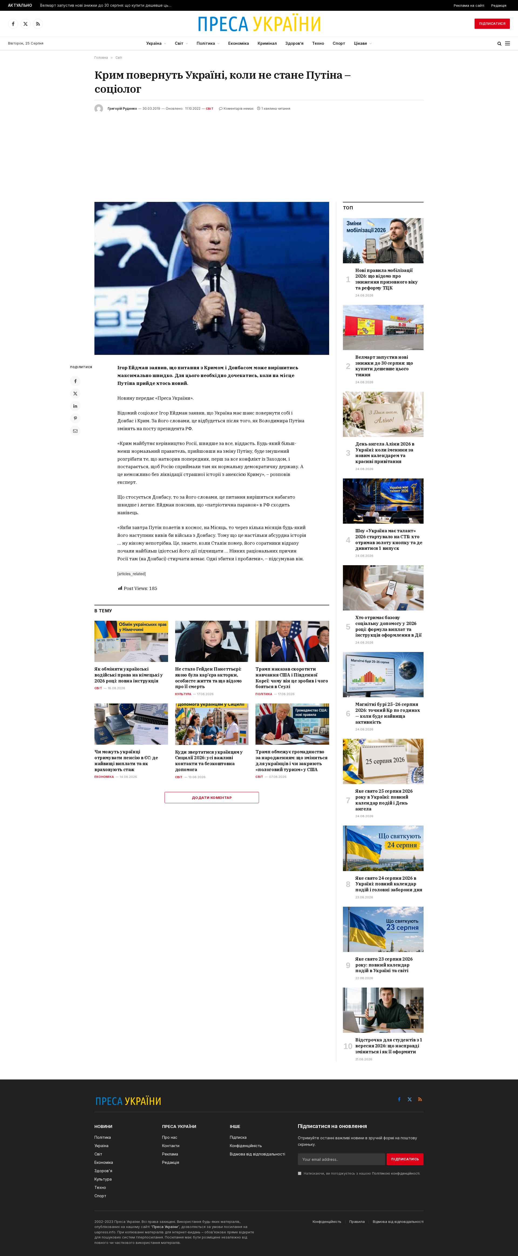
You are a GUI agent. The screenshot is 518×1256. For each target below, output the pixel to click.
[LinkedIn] (75, 406)
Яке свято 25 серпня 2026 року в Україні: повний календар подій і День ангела (384, 799)
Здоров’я (294, 43)
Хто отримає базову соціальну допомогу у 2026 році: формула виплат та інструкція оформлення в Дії (388, 626)
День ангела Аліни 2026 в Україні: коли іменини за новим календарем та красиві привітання (384, 452)
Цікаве (360, 43)
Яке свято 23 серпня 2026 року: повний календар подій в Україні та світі (384, 965)
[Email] (75, 431)
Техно (318, 43)
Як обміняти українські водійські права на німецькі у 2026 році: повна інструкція (128, 675)
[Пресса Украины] (259, 24)
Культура (183, 694)
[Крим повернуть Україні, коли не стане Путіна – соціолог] (211, 278)
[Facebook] (75, 381)
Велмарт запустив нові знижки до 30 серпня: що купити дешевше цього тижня (107, 5)
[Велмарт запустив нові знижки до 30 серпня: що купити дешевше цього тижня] (383, 327)
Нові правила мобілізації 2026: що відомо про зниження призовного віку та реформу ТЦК (386, 279)
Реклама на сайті (469, 5)
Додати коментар (212, 797)
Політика (206, 43)
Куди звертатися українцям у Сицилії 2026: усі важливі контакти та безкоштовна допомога (209, 760)
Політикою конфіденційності (396, 1173)
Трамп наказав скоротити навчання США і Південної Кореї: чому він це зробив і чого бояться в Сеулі (291, 677)
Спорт (339, 43)
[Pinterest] (75, 418)
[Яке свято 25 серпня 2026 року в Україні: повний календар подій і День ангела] (383, 761)
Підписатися (492, 24)
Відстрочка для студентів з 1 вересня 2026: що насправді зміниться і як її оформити (388, 1045)
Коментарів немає (239, 108)
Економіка (238, 43)
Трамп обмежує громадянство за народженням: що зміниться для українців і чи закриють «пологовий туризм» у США (291, 760)
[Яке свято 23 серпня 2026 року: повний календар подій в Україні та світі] (383, 929)
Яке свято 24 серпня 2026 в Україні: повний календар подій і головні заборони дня (388, 884)
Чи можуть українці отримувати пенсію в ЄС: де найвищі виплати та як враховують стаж (126, 760)
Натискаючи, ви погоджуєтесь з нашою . (361, 1173)
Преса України (165, 1226)
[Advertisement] (259, 153)
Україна (154, 43)
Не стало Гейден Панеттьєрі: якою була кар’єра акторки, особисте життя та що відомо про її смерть (208, 677)
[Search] (499, 43)
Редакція (498, 5)
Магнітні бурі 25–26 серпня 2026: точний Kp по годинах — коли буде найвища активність (387, 713)
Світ (179, 43)
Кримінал (267, 43)
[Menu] (507, 43)
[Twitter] (75, 393)
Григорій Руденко (122, 108)
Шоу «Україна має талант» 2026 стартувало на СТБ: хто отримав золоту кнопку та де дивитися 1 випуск (388, 539)
